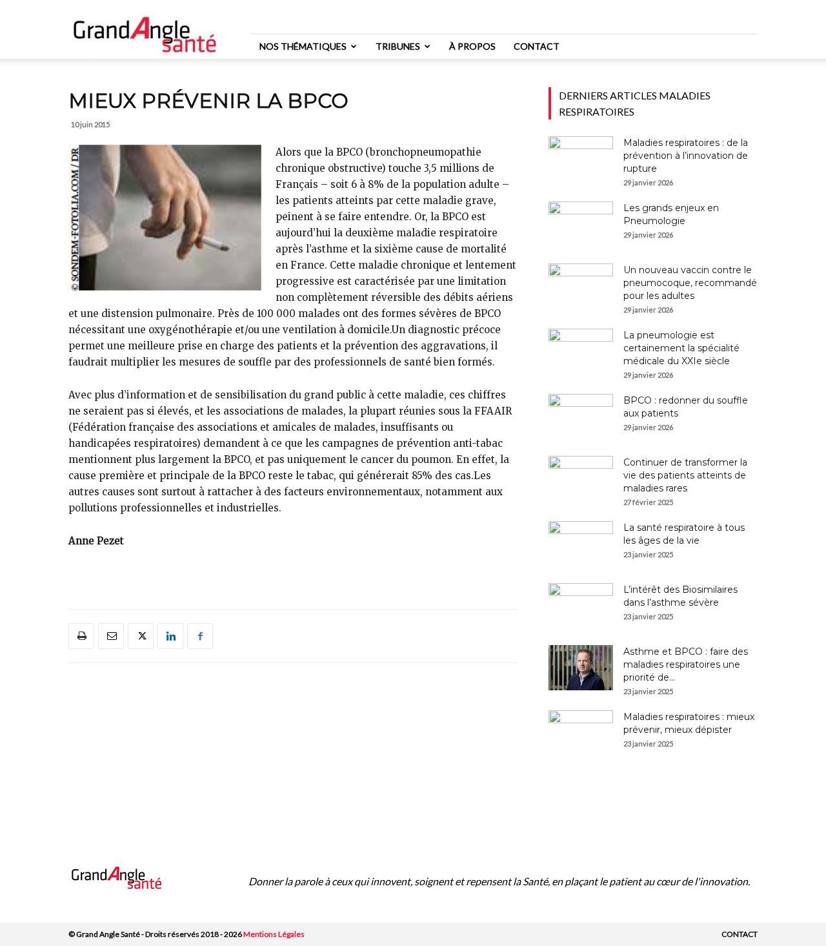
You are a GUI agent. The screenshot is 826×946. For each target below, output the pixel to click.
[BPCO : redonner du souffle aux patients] (581, 416)
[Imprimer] (81, 636)
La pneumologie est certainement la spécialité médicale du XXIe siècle (681, 348)
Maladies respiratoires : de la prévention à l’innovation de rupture (685, 155)
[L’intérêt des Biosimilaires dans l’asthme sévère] (581, 605)
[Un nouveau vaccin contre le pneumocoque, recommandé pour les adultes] (581, 286)
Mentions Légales (274, 934)
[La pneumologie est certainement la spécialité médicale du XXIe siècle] (581, 351)
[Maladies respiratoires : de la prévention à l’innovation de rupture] (581, 158)
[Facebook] (200, 636)
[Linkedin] (170, 636)
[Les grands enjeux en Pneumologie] (581, 224)
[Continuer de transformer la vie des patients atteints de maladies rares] (581, 478)
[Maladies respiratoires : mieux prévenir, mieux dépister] (581, 733)
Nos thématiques (303, 46)
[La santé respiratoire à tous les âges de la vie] (581, 543)
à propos (472, 46)
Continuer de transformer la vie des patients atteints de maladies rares (685, 475)
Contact (536, 46)
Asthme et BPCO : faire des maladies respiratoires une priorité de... (685, 664)
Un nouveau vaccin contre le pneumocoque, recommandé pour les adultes (690, 283)
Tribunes (398, 46)
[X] (141, 636)
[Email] (111, 636)
